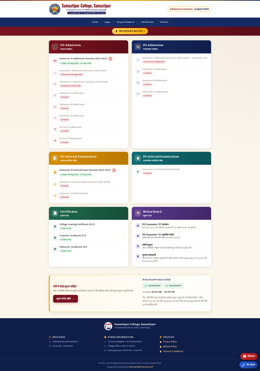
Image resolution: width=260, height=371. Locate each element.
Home (95, 22)
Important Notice (132, 31)
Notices (164, 22)
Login (107, 22)
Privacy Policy (170, 342)
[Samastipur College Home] (80, 9)
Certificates (147, 22)
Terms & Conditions (173, 351)
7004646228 (154, 286)
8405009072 (175, 286)
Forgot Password (125, 22)
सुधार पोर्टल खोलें (65, 298)
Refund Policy (170, 347)
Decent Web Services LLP (141, 367)
